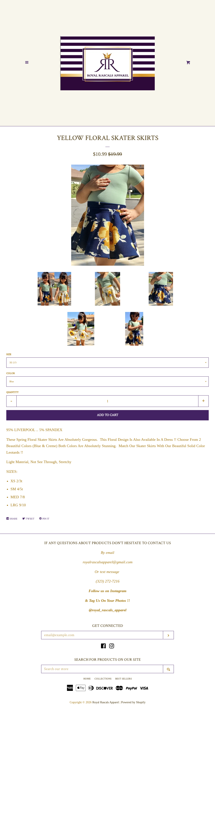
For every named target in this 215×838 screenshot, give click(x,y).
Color (10, 373)
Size (8, 354)
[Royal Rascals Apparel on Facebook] (103, 647)
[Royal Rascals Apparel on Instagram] (111, 647)
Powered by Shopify (133, 702)
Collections (102, 678)
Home (87, 678)
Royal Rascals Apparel (105, 702)
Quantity (12, 392)
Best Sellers (123, 678)
